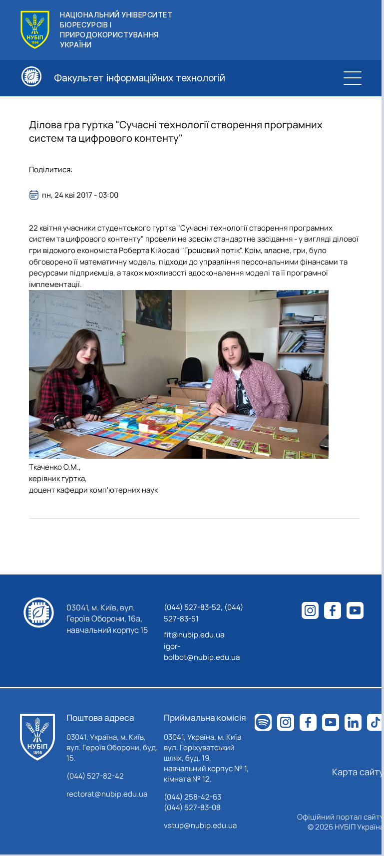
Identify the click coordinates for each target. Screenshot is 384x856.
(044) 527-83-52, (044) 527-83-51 (203, 613)
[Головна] (37, 737)
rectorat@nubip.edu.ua (106, 794)
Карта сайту (358, 771)
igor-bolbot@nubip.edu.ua (202, 652)
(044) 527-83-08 (192, 807)
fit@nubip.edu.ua (194, 634)
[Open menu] (353, 78)
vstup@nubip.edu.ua (200, 825)
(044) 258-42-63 (192, 797)
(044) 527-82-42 (95, 776)
